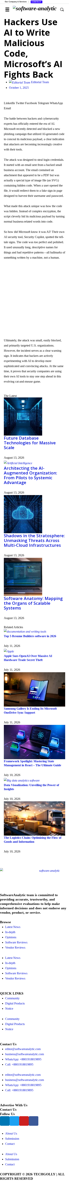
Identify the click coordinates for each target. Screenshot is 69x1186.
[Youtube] (24, 1121)
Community (12, 998)
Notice (9, 1008)
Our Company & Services (16, 2)
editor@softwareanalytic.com (23, 1049)
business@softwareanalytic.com (24, 1054)
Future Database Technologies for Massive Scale (30, 442)
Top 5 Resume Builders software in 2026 (30, 636)
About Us (11, 1133)
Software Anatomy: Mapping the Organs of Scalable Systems (33, 603)
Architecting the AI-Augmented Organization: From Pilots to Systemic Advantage (30, 475)
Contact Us (8, 1109)
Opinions (10, 937)
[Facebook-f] (33, 1121)
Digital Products (15, 1003)
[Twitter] (14, 1121)
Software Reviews (16, 942)
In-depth (10, 932)
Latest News (12, 927)
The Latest (10, 395)
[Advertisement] (34, 299)
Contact (36, 2)
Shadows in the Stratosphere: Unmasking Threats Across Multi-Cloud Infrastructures (34, 540)
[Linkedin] (5, 1121)
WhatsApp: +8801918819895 (23, 1059)
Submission (12, 1138)
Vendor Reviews (15, 947)
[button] (9, 103)
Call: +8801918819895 (19, 1064)
